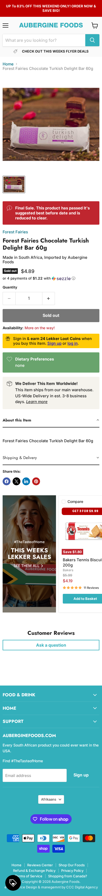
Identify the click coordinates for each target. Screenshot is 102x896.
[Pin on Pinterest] (36, 481)
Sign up (54, 343)
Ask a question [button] (51, 645)
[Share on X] (16, 481)
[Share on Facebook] (6, 481)
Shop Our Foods (72, 865)
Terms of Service (28, 876)
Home (8, 64)
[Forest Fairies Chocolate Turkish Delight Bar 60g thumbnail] (14, 184)
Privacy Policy (72, 870)
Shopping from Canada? (67, 876)
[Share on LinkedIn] (26, 481)
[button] (51, 278)
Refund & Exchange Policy (34, 870)
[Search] (92, 40)
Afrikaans (48, 799)
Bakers (68, 570)
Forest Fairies (15, 231)
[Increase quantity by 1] (48, 298)
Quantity (10, 287)
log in (72, 343)
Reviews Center (40, 865)
